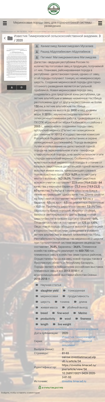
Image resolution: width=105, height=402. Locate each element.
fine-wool (63, 313)
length (44, 324)
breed (44, 313)
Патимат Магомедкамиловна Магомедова (68, 57)
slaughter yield (49, 290)
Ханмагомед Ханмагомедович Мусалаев (67, 46)
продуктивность (78, 296)
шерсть (45, 301)
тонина (64, 301)
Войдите (5, 393)
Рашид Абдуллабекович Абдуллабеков (65, 51)
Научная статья (51, 285)
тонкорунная (76, 290)
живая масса (49, 307)
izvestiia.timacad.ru (74, 381)
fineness (85, 318)
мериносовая (49, 296)
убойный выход (77, 307)
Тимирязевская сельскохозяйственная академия (66, 329)
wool (68, 318)
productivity (48, 318)
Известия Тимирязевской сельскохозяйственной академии (78, 341)
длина (83, 301)
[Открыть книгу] (16, 63)
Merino (82, 313)
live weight (64, 324)
